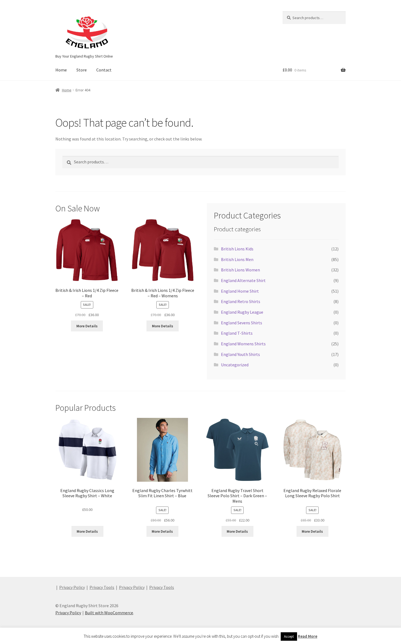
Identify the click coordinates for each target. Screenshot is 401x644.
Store (81, 70)
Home (61, 70)
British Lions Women (240, 269)
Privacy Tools (101, 587)
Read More (307, 636)
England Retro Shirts (240, 301)
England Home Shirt (240, 291)
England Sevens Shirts (241, 322)
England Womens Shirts (243, 343)
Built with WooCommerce (109, 612)
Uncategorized (235, 364)
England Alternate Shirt (243, 280)
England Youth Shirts (240, 354)
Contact (104, 70)
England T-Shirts (237, 333)
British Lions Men (237, 259)
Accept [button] (289, 636)
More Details (87, 326)
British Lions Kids (237, 248)
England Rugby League (242, 312)
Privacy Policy (72, 587)
